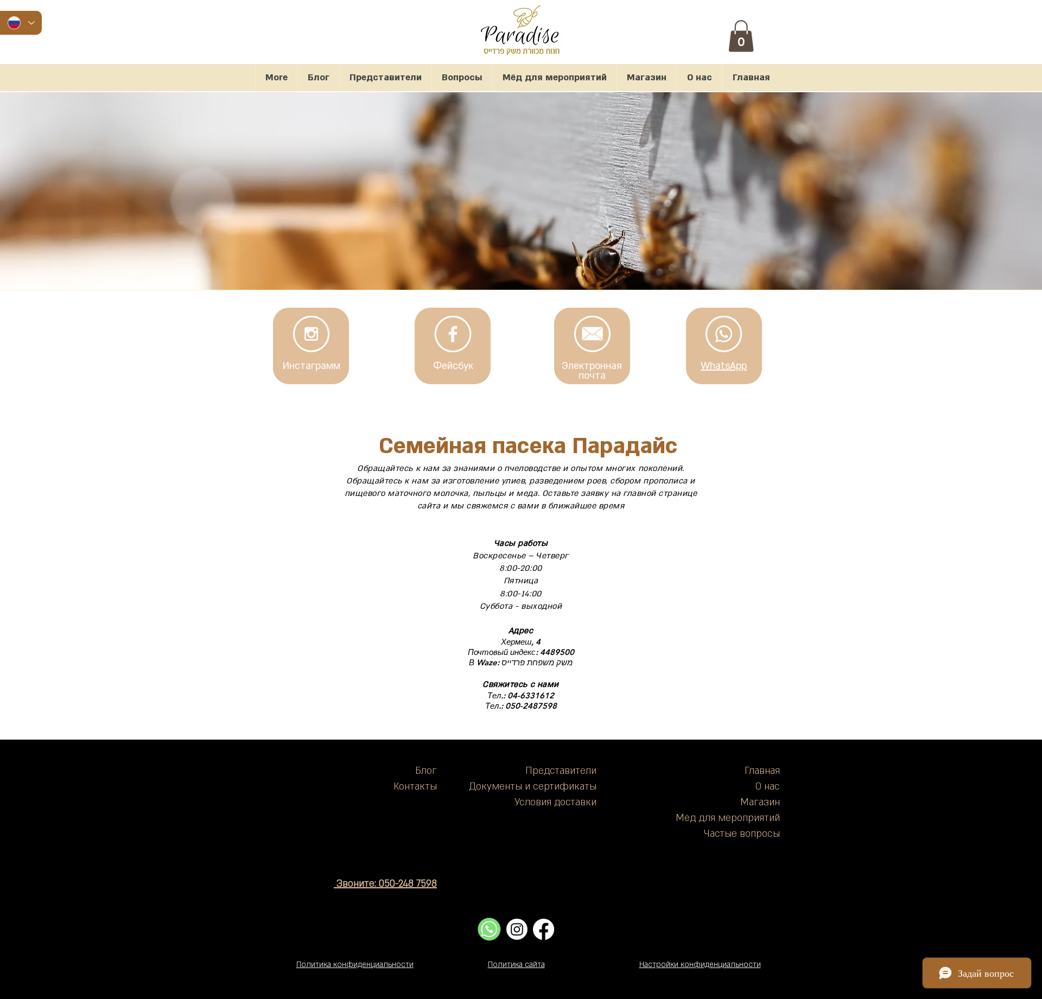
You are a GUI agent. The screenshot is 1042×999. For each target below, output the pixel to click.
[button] (741, 36)
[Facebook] (543, 929)
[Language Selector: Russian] (21, 23)
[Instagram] (517, 929)
